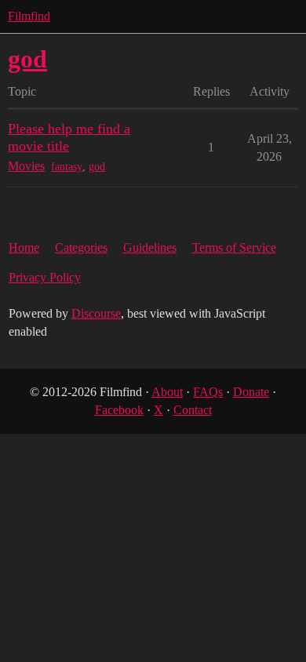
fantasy (66, 167)
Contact (192, 409)
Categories (81, 247)
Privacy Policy (45, 277)
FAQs (208, 391)
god (97, 167)
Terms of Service (234, 247)
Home (24, 247)
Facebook (119, 409)
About (167, 391)
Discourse (96, 313)
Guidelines (150, 247)
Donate (251, 391)
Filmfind (29, 16)
